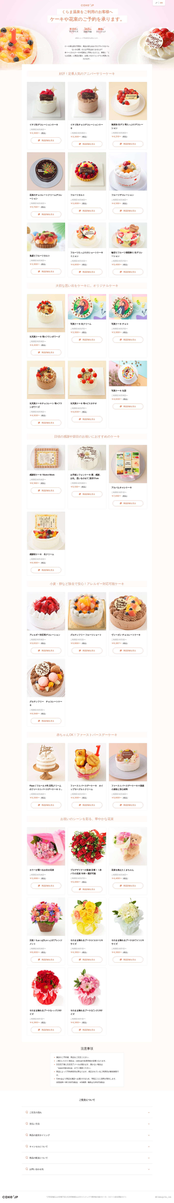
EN (161, 3)
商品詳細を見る (47, 140)
